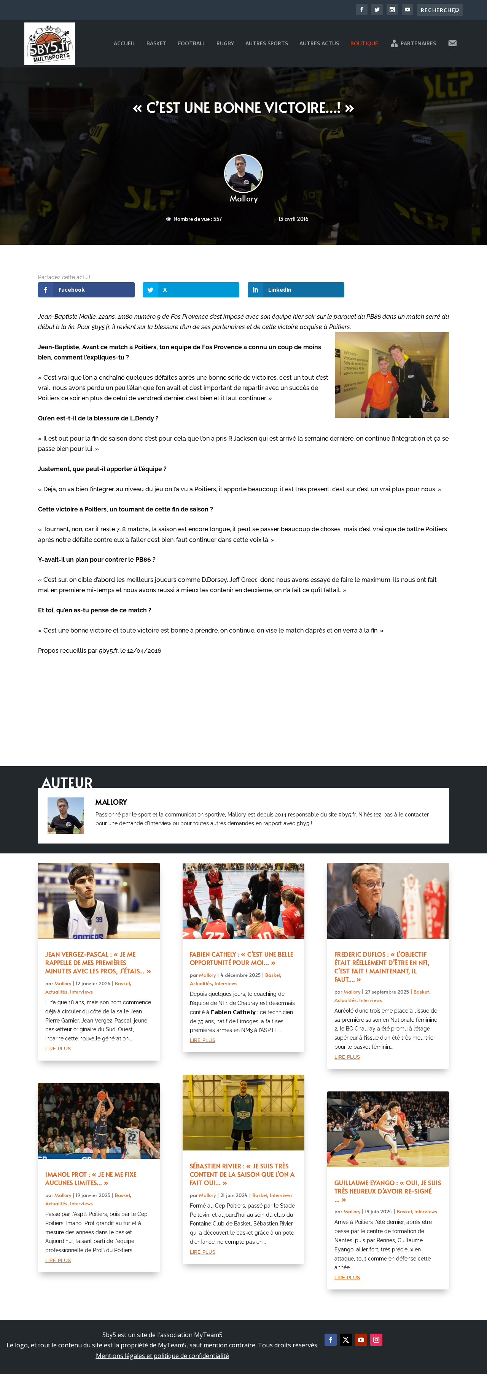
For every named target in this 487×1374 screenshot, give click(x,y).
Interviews (81, 991)
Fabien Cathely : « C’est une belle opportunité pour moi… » (241, 958)
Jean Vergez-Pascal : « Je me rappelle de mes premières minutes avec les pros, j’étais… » (98, 962)
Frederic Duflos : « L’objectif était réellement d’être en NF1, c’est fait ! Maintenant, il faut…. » (382, 966)
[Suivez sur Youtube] (361, 1340)
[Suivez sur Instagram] (376, 1340)
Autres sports (266, 43)
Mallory (244, 198)
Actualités (56, 991)
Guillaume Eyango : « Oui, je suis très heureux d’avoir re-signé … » (387, 1190)
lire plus (58, 1048)
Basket (156, 43)
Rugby (225, 43)
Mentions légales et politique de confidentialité (162, 1356)
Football (191, 43)
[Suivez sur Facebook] (331, 1340)
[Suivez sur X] (346, 1340)
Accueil (124, 43)
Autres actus (319, 43)
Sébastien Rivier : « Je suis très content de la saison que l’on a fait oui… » (242, 1174)
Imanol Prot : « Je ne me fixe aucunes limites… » (91, 1178)
